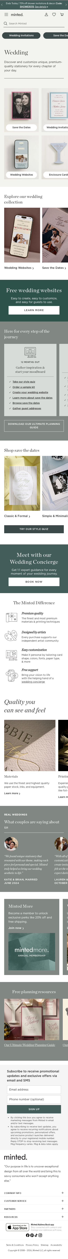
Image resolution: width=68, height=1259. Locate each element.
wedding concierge (33, 681)
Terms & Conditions (15, 1244)
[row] (34, 35)
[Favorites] (54, 14)
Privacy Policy (32, 1244)
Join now (15, 928)
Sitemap (44, 1244)
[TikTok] (36, 1235)
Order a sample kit (24, 387)
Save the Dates (21, 127)
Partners (9, 1209)
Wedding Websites (21, 174)
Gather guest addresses (27, 408)
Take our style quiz (24, 381)
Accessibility (56, 1244)
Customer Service (15, 1200)
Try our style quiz (34, 529)
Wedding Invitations (21, 35)
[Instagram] (40, 1235)
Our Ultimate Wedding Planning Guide (29, 1045)
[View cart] (62, 14)
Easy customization (34, 650)
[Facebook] (28, 1235)
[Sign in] (46, 14)
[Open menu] (6, 14)
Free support (30, 670)
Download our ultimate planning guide (34, 426)
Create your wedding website (30, 392)
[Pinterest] (32, 1235)
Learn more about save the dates (32, 397)
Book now (34, 581)
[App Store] (17, 1227)
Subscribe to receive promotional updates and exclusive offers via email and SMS (33, 1075)
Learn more (34, 310)
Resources (11, 1217)
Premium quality (32, 613)
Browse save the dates (26, 403)
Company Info (12, 1193)
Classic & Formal (16, 516)
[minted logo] (17, 14)
